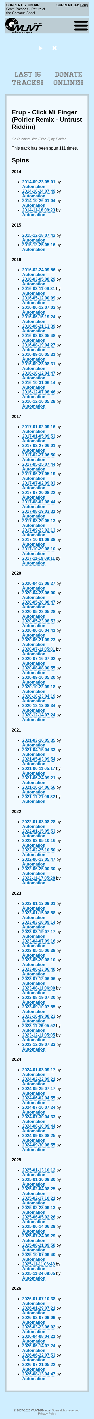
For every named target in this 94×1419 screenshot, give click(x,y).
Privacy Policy (47, 1413)
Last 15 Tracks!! (27, 78)
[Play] (40, 48)
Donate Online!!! (68, 78)
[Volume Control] (55, 48)
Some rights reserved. (66, 1410)
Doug (84, 5)
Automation (33, 186)
